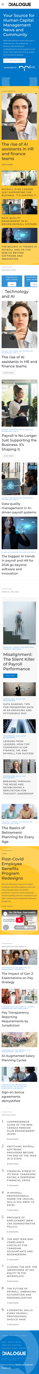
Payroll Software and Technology (17, 351)
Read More (8, 456)
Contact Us (24, 1348)
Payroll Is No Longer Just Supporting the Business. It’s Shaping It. (19, 192)
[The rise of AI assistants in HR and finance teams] (19, 324)
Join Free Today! (16, 60)
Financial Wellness (10, 823)
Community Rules (9, 1348)
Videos (5, 1335)
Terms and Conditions (11, 1345)
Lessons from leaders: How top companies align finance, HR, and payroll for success (18, 747)
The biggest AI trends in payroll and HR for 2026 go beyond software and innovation (19, 252)
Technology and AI (10, 353)
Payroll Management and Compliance (18, 1007)
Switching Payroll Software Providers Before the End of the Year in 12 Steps (22, 1152)
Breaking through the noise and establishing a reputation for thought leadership (18, 787)
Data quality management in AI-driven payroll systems (19, 221)
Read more (8, 373)
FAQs (4, 1342)
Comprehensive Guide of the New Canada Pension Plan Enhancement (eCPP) (21, 1127)
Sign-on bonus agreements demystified (13, 1096)
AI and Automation (10, 552)
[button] (3, 4)
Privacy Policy (14, 1342)
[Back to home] (19, 4)
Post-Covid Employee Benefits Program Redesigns (13, 869)
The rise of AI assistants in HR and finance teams (19, 361)
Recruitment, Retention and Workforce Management (14, 1087)
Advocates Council (18, 1335)
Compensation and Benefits (14, 946)
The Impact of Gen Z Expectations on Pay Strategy (17, 978)
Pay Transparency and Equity (16, 968)
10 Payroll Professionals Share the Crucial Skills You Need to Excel (20, 1199)
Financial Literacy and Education (17, 822)
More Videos (7, 906)
